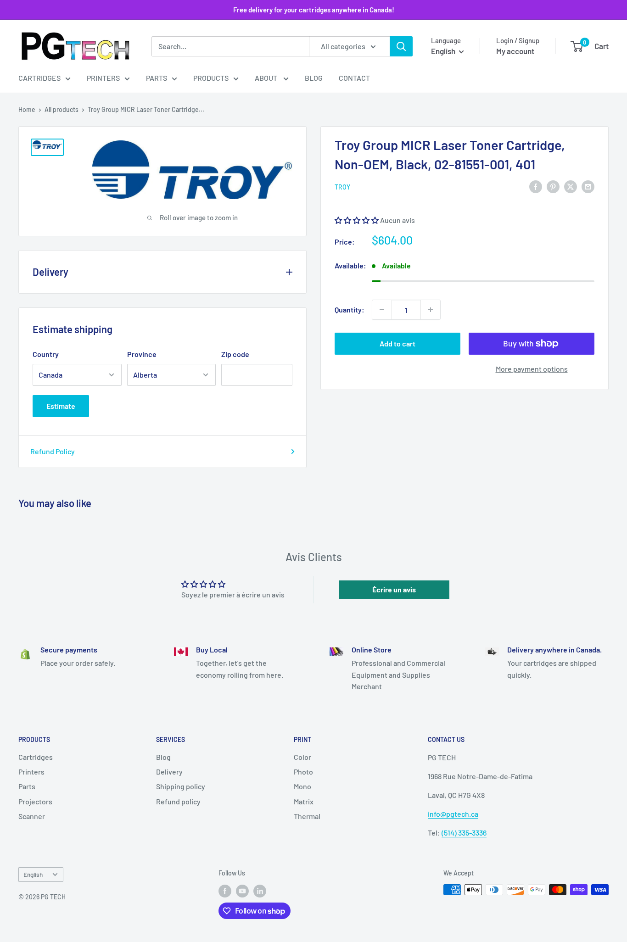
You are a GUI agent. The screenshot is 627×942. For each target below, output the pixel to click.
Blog (314, 77)
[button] (357, 219)
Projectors (35, 801)
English (33, 874)
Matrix (304, 801)
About (267, 77)
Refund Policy (52, 451)
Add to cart (397, 343)
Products (211, 77)
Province (142, 354)
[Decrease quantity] (382, 309)
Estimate (60, 405)
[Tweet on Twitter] (570, 186)
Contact (354, 77)
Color (302, 756)
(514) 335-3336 (464, 832)
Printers (103, 77)
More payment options (532, 368)
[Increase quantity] (430, 309)
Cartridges (39, 77)
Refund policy (178, 801)
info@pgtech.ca (453, 813)
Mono (302, 786)
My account (515, 51)
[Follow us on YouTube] (242, 890)
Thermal (307, 816)
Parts (156, 77)
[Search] (401, 46)
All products (61, 109)
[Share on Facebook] (535, 186)
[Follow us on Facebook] (224, 890)
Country (46, 354)
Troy (342, 187)
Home (26, 109)
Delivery (169, 771)
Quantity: (349, 309)
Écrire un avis (394, 589)
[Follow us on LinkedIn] (259, 890)
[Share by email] (588, 186)
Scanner (31, 816)
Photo (303, 771)
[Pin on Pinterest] (553, 186)
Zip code (235, 354)
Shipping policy (180, 786)
